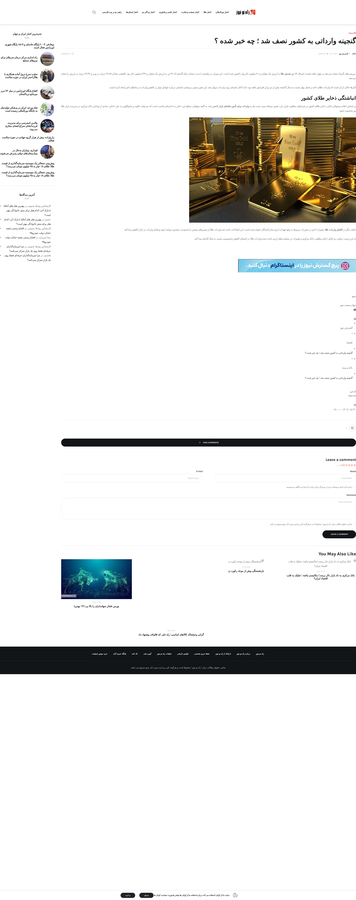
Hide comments (210, 442)
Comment (351, 495)
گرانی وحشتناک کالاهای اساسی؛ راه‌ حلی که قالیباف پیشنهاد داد (171, 634)
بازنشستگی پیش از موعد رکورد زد (246, 570)
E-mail (199, 471)
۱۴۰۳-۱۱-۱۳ (96, 602)
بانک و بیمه (352, 33)
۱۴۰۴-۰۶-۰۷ (321, 571)
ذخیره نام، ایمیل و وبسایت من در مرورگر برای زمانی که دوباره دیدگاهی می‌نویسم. (319, 487)
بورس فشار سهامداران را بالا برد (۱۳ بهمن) (96, 606)
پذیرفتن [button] (146, 895)
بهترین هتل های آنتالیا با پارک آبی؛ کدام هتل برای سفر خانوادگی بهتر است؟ (27, 210)
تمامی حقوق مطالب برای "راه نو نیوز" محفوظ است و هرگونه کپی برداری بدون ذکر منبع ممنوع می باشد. (311, 524)
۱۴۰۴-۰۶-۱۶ (171, 631)
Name (353, 471)
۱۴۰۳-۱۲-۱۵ (246, 567)
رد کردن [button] (127, 895)
